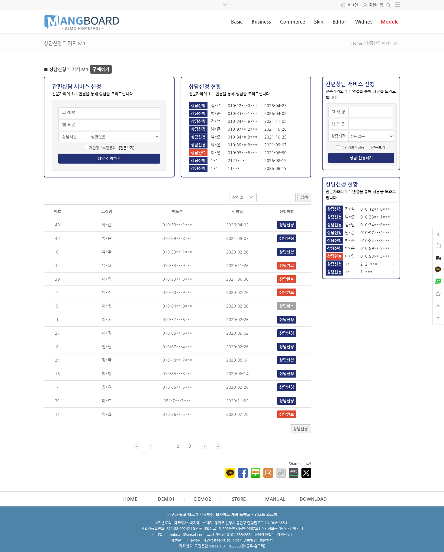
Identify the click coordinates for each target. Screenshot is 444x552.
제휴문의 (178, 540)
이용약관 (194, 540)
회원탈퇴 (266, 540)
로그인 (352, 5)
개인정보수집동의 (102, 148)
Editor (339, 21)
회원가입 (376, 5)
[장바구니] (438, 245)
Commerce (292, 21)
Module (390, 21)
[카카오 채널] (438, 269)
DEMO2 (202, 498)
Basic (237, 21)
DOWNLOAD (313, 498)
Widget (363, 21)
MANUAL (275, 498)
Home (356, 43)
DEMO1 (166, 498)
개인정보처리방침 (216, 540)
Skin (318, 21)
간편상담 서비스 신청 (76, 86)
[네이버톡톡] (438, 281)
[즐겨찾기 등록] (438, 293)
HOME (130, 498)
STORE (239, 498)
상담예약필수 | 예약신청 (273, 534)
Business (261, 21)
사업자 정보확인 (245, 540)
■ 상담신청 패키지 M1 (76, 69)
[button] (136, 446)
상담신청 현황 (205, 86)
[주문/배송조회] (438, 258)
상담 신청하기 (109, 158)
